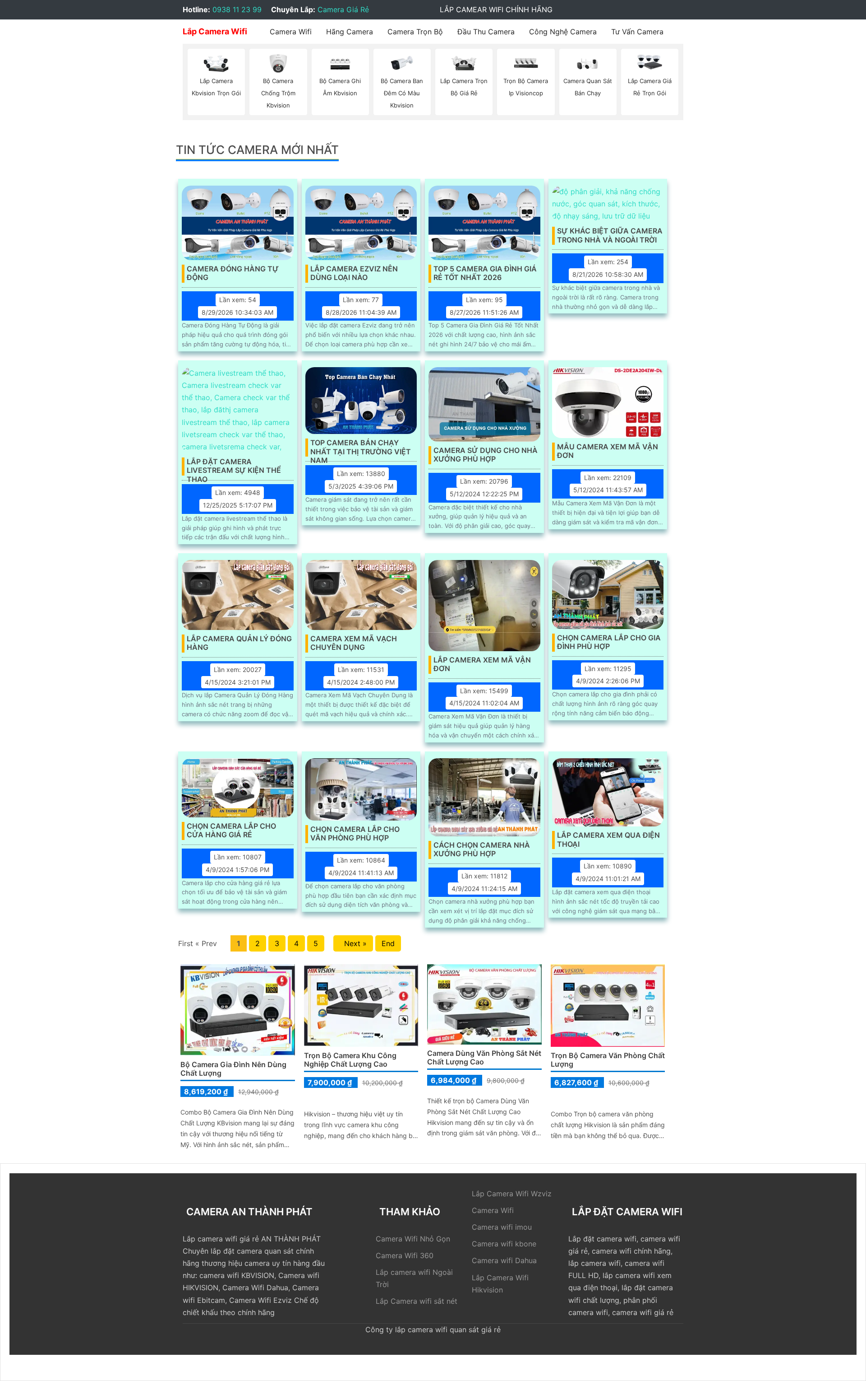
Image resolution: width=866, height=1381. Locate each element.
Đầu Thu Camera (486, 31)
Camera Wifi (291, 31)
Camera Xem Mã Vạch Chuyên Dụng (353, 643)
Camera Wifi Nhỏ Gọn (413, 1238)
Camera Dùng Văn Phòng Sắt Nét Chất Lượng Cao (484, 1057)
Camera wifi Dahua (504, 1260)
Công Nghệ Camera (563, 31)
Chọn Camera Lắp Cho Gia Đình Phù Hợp (609, 642)
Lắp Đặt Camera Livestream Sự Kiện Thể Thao (234, 466)
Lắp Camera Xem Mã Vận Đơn (482, 664)
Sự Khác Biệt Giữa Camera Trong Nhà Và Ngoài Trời (610, 235)
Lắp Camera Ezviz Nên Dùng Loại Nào (354, 273)
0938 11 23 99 (237, 9)
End (388, 943)
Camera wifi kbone (504, 1243)
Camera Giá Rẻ (343, 9)
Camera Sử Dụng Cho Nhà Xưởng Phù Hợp (485, 454)
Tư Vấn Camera (637, 31)
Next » (353, 943)
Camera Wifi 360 (404, 1255)
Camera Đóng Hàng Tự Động (233, 273)
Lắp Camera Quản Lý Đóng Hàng (239, 643)
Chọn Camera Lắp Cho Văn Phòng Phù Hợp (355, 833)
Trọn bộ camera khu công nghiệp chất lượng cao (350, 1059)
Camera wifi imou (502, 1227)
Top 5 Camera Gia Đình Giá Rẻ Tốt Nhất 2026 (485, 273)
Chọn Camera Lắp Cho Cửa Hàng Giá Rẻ (231, 830)
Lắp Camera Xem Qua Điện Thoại (608, 839)
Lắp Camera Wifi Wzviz (512, 1193)
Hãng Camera (349, 31)
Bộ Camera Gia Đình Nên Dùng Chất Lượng (233, 1069)
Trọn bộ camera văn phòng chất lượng (608, 1059)
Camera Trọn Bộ (415, 31)
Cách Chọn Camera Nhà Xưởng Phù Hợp (481, 849)
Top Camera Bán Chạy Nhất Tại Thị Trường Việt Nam (360, 448)
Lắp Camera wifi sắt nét (416, 1301)
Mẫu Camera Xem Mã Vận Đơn (607, 451)
